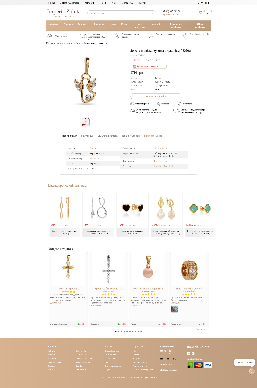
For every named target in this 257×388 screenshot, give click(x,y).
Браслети (99, 24)
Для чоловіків (81, 369)
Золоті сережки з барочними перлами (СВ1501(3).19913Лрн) (166, 232)
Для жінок (158, 166)
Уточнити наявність (156, 96)
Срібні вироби (81, 351)
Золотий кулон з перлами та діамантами (148, 290)
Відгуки (142, 2)
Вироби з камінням (83, 362)
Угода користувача (140, 366)
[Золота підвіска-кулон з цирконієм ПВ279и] (86, 79)
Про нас (51, 2)
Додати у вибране (153, 60)
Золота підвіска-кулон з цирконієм (189, 290)
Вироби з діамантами (84, 358)
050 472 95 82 (165, 351)
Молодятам (127, 2)
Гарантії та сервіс (131, 135)
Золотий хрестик (68, 288)
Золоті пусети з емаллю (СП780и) (132, 232)
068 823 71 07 (165, 354)
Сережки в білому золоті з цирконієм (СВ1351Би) (98, 232)
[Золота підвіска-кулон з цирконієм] (174, 309)
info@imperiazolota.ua (168, 370)
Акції (114, 2)
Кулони (112, 24)
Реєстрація (137, 358)
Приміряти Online (153, 135)
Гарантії (108, 362)
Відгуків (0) (87, 135)
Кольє (124, 24)
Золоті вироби (81, 354)
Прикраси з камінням (176, 25)
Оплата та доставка (69, 2)
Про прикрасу (69, 135)
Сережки (68, 24)
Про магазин (110, 358)
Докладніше (55, 302)
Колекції (156, 24)
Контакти (89, 2)
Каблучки (53, 24)
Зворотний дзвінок (140, 362)
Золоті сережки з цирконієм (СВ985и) (64, 232)
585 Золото (95, 158)
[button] (251, 371)
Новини (102, 2)
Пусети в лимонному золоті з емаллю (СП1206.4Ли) (200, 232)
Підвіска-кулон (160, 161)
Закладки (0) (138, 354)
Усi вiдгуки (200, 329)
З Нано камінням (200, 25)
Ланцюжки (83, 24)
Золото (93, 148)
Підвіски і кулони (54, 362)
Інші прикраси (140, 25)
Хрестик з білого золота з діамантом (108, 290)
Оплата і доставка (112, 351)
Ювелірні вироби (54, 43)
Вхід (134, 351)
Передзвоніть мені (171, 14)
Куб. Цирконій (160, 148)
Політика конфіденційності (143, 369)
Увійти (206, 2)
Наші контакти (110, 354)
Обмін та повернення (113, 366)
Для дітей (168, 166)
